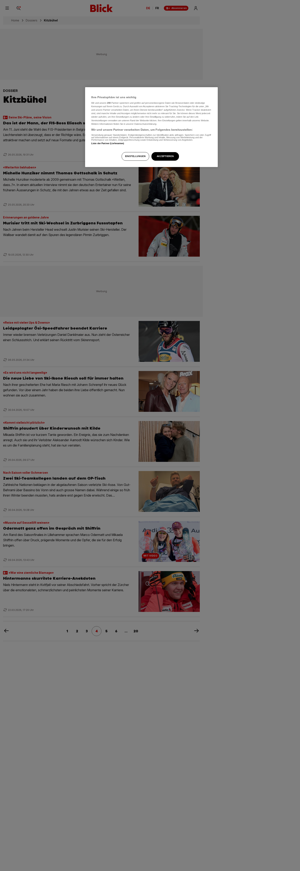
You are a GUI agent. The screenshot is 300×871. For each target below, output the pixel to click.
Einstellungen (135, 156)
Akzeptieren (165, 156)
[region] (151, 127)
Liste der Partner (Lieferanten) (107, 143)
